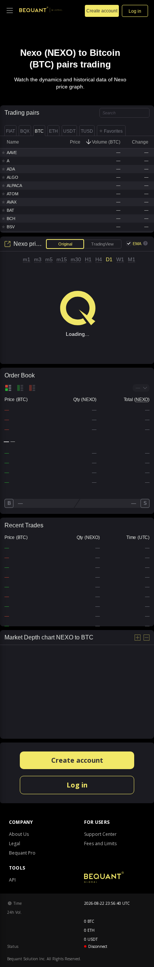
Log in (77, 784)
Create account (77, 760)
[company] (40, 10)
